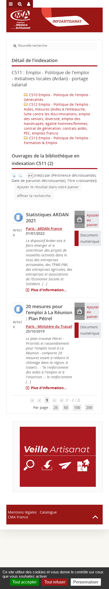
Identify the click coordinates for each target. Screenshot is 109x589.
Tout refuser (54, 582)
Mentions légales (22, 512)
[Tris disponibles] (31, 175)
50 (66, 407)
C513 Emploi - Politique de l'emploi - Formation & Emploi (57, 140)
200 (89, 407)
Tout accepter (24, 582)
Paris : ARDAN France (44, 228)
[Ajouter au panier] (80, 219)
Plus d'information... (49, 289)
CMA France (18, 517)
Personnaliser (85, 582)
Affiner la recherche (34, 195)
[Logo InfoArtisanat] (57, 457)
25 (56, 407)
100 (77, 407)
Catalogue (48, 512)
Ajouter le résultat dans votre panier (48, 186)
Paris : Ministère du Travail (49, 326)
